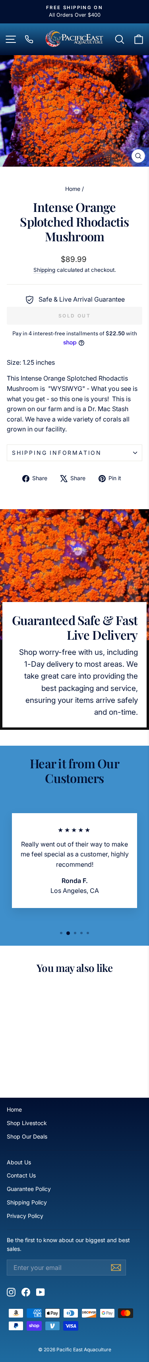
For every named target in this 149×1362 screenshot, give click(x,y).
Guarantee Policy (29, 1188)
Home (72, 188)
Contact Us (21, 1175)
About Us (19, 1162)
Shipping (44, 270)
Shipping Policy (27, 1202)
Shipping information (57, 452)
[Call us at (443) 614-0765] (29, 39)
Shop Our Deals (27, 1136)
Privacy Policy (25, 1215)
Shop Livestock (27, 1123)
